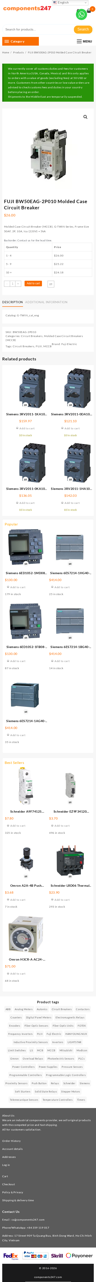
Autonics (42, 1009)
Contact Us (11, 1211)
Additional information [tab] (46, 302)
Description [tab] (12, 302)
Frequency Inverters (20, 1033)
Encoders (14, 1025)
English (63, 2)
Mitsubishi (66, 1050)
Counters (16, 1017)
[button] (85, 117)
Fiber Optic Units (63, 1025)
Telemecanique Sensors (24, 1099)
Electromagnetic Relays (70, 1017)
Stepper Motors (70, 1091)
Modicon (82, 1050)
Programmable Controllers (25, 1075)
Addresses (9, 1157)
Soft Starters (23, 1091)
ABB (8, 1009)
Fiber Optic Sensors (36, 1025)
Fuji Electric (69, 344)
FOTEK (82, 1025)
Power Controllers (23, 1066)
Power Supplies (48, 1066)
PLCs (81, 1058)
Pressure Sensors (72, 1066)
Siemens (85, 1083)
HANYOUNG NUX (76, 1033)
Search (83, 29)
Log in (6, 1165)
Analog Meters (24, 1009)
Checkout (8, 1184)
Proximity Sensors (16, 1083)
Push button (39, 1083)
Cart (5, 1176)
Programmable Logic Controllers (66, 1075)
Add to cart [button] (18, 587)
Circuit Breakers (31, 336)
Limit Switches (17, 1050)
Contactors (83, 1009)
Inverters (57, 1042)
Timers (81, 1099)
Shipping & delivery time (18, 1200)
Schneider (69, 1083)
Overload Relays (33, 1058)
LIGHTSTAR (74, 1042)
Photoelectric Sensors (61, 1058)
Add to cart (33, 283)
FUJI (39, 346)
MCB (40, 1050)
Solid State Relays (46, 1091)
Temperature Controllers (58, 1099)
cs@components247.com (28, 1219)
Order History (11, 1141)
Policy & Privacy (12, 1192)
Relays (55, 1083)
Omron (14, 1058)
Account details (12, 1149)
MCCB (47, 346)
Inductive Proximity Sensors (31, 1042)
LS (31, 1050)
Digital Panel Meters (39, 1017)
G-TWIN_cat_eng (28, 315)
